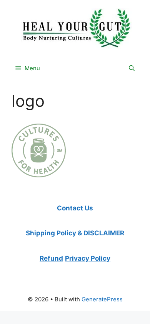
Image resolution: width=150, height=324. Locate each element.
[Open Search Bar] (131, 68)
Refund (51, 258)
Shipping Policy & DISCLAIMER (75, 233)
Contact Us (75, 208)
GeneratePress (102, 299)
